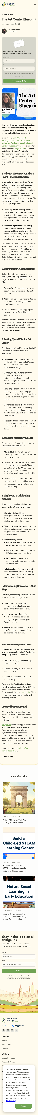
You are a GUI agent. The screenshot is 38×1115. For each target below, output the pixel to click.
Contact (5, 1048)
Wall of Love (6, 1044)
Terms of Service (24, 73)
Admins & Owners (8, 1062)
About (4, 1040)
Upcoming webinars (9, 1058)
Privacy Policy (11, 1101)
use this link (26, 692)
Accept (23, 1106)
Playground (6, 725)
